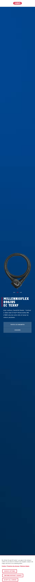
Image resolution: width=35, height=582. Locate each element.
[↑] (14, 292)
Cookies (4, 566)
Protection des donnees (13, 566)
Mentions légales (24, 566)
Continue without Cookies (13, 575)
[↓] (21, 292)
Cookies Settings (9, 571)
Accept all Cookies (10, 580)
